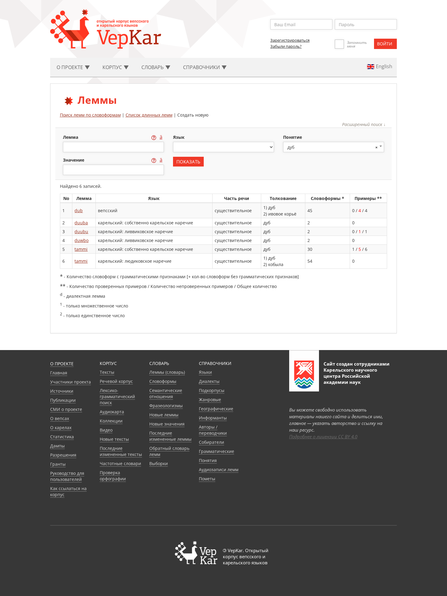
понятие (292, 137)
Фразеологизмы (166, 405)
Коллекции (111, 421)
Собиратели (211, 442)
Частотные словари (120, 463)
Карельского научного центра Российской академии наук (350, 376)
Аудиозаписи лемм (218, 469)
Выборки (158, 463)
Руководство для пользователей (67, 476)
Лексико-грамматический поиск (117, 396)
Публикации (63, 400)
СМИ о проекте (66, 409)
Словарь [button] (153, 67)
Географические (216, 409)
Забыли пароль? (286, 46)
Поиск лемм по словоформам (90, 115)
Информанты (213, 418)
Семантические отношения (165, 393)
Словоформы (162, 381)
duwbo (81, 240)
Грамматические (216, 451)
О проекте (62, 363)
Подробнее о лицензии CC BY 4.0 (323, 436)
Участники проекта (70, 382)
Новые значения (167, 424)
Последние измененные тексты (121, 451)
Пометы (207, 479)
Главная (58, 373)
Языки (205, 372)
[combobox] (333, 147)
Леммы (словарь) (167, 372)
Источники (61, 391)
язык (179, 137)
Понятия (208, 460)
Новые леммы (163, 415)
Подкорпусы (211, 390)
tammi (81, 249)
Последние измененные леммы (170, 436)
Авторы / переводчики (213, 430)
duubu (81, 231)
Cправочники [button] (202, 67)
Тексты (107, 372)
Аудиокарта (112, 412)
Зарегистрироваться (290, 40)
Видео (106, 430)
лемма (71, 137)
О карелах (60, 427)
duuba (81, 223)
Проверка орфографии (113, 476)
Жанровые (210, 399)
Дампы (57, 446)
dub (78, 210)
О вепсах (59, 418)
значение (74, 160)
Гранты (58, 464)
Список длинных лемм (149, 115)
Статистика (62, 437)
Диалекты (209, 381)
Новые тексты (114, 439)
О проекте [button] (70, 67)
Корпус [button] (112, 67)
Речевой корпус (116, 381)
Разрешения (63, 455)
